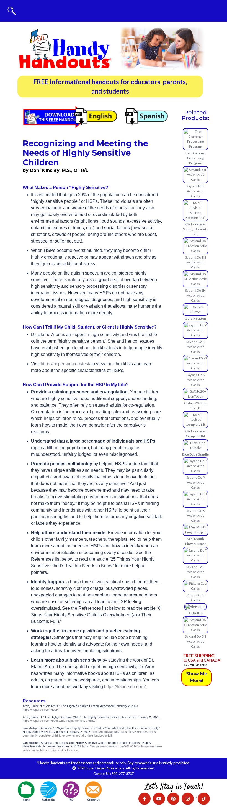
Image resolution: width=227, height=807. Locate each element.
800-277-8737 (123, 773)
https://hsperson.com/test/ (65, 363)
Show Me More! (196, 677)
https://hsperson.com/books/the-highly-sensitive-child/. (59, 720)
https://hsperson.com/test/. (41, 709)
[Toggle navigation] (11, 10)
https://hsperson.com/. (125, 686)
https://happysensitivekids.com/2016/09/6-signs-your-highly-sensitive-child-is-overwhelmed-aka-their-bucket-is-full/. (90, 733)
